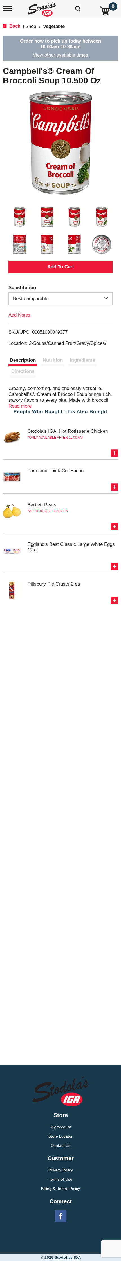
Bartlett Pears (42, 504)
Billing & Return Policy (60, 1188)
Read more (20, 406)
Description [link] (23, 360)
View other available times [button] (60, 55)
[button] (19, 217)
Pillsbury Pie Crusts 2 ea (54, 584)
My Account (60, 1127)
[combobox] (60, 299)
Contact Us (60, 1145)
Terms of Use (60, 1179)
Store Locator (60, 1136)
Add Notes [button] (19, 315)
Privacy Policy (60, 1170)
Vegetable (54, 26)
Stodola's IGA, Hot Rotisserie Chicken (68, 431)
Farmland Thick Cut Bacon (56, 470)
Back (14, 26)
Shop (30, 26)
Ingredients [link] (82, 360)
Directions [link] (22, 371)
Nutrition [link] (53, 360)
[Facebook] (60, 1216)
